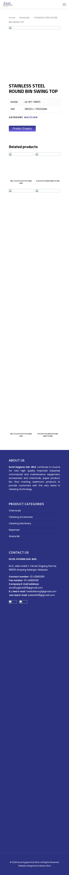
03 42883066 (31, 580)
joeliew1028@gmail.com (41, 595)
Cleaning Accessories (21, 517)
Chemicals (15, 510)
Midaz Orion (45, 865)
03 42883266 (37, 576)
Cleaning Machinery (20, 523)
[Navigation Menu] (64, 4)
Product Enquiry (22, 128)
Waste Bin (24, 17)
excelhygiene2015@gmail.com (26, 587)
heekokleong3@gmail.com (41, 591)
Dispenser (14, 529)
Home (12, 17)
